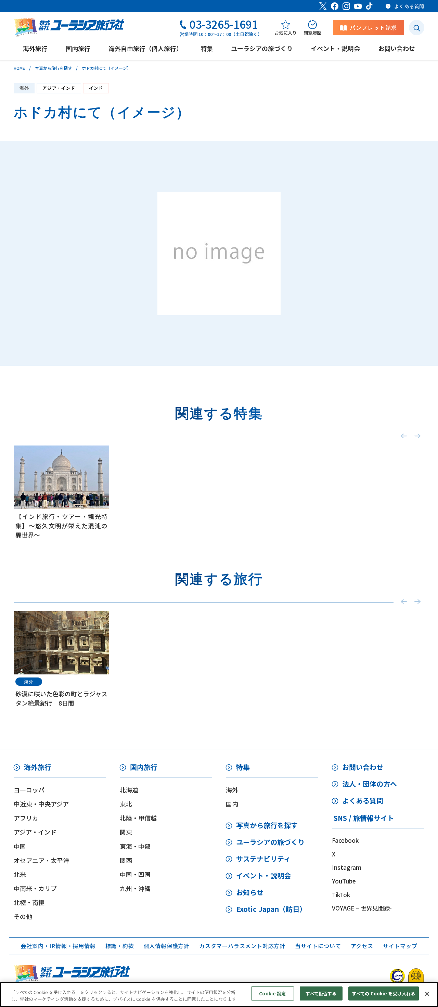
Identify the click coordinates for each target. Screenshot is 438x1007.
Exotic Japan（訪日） (271, 909)
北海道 (129, 789)
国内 (232, 803)
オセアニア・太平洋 (41, 860)
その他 (23, 916)
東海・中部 (135, 846)
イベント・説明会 (263, 875)
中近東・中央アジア (41, 803)
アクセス (362, 946)
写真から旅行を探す (53, 68)
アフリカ (26, 817)
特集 (243, 767)
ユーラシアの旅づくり (270, 842)
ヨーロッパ (29, 789)
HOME (19, 68)
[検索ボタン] (416, 27)
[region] (219, 994)
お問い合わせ (362, 767)
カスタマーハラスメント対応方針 (242, 946)
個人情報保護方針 (167, 946)
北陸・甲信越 (138, 817)
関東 (126, 831)
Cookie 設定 (272, 993)
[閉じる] (427, 993)
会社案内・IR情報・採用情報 (58, 946)
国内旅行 (143, 767)
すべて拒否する (321, 993)
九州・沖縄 (135, 888)
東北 (126, 803)
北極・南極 (29, 902)
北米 (20, 874)
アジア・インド (58, 88)
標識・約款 (119, 946)
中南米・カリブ (35, 888)
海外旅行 (37, 767)
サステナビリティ (263, 859)
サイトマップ (400, 946)
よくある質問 (362, 800)
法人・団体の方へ (369, 784)
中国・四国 (135, 874)
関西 (126, 860)
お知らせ (249, 892)
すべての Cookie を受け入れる (383, 993)
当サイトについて (318, 946)
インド (96, 88)
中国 (20, 846)
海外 (24, 88)
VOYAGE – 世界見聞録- (362, 908)
